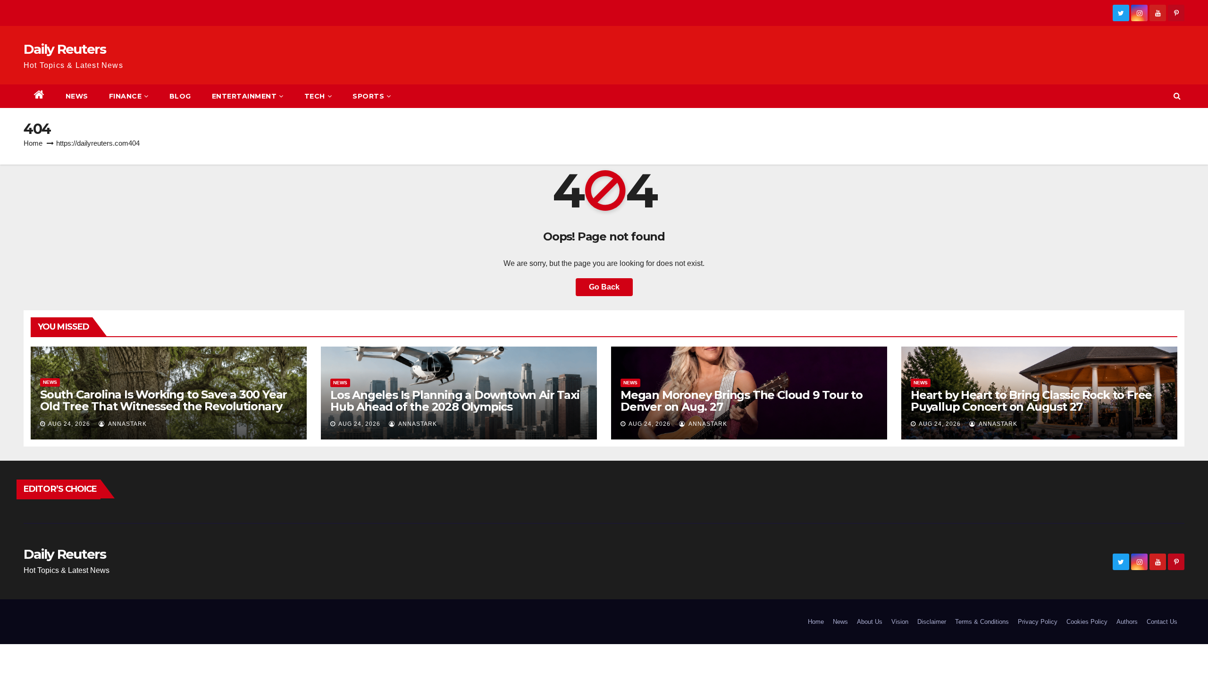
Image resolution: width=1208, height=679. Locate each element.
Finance (125, 96)
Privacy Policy (1037, 621)
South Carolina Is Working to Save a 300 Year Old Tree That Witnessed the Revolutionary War (163, 406)
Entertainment (244, 96)
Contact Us (1162, 621)
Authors (1127, 621)
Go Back (604, 287)
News (77, 96)
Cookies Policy (1086, 621)
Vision (899, 621)
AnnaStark (127, 424)
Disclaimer (931, 621)
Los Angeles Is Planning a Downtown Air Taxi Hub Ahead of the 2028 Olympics (454, 401)
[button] (1177, 96)
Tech (314, 96)
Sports (368, 96)
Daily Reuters (65, 49)
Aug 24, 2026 (69, 424)
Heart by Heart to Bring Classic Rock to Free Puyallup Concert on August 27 (1031, 401)
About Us (869, 621)
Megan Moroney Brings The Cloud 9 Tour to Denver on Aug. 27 (742, 401)
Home (33, 143)
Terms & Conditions (982, 621)
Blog (180, 96)
